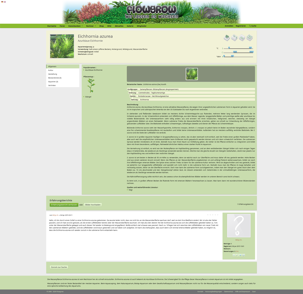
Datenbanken (74, 26)
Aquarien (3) (53, 81)
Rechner (90, 26)
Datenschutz (228, 291)
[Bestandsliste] (243, 255)
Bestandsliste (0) (54, 78)
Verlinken (52, 85)
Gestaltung (52, 74)
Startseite (51, 26)
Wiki (109, 26)
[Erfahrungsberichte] (237, 255)
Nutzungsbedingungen (213, 291)
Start (254, 291)
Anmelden (229, 26)
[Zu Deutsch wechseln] (2, 1)
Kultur (50, 70)
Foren (62, 26)
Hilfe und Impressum (242, 291)
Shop (101, 26)
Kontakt (200, 291)
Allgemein (52, 66)
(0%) (236, 251)
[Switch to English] (5, 1)
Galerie (130, 26)
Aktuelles (119, 26)
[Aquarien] (240, 255)
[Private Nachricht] (234, 255)
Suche (253, 26)
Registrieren (241, 26)
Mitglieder (142, 26)
